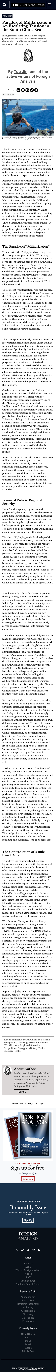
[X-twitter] (17, 1249)
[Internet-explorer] (22, 1249)
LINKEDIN (21, 1092)
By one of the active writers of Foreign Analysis (28, 76)
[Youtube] (33, 1249)
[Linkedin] (39, 1249)
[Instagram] (28, 1249)
